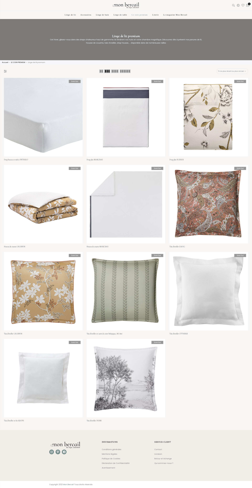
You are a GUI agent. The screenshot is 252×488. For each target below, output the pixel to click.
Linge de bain (102, 15)
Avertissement (108, 467)
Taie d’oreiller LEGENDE (13, 334)
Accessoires (85, 15)
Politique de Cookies (111, 458)
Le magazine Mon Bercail (175, 15)
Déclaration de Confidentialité (116, 463)
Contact (158, 449)
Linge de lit (70, 15)
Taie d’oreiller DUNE (94, 421)
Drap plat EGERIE (176, 160)
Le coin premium (140, 15)
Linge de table (120, 15)
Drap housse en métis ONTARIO (16, 160)
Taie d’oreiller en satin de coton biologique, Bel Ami (104, 334)
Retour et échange (163, 458)
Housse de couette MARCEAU (98, 247)
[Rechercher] (233, 5)
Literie (155, 15)
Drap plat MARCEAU (95, 160)
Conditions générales (111, 449)
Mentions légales (109, 454)
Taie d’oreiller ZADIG (177, 247)
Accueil (5, 62)
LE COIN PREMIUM (18, 62)
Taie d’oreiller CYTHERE (178, 334)
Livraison (158, 454)
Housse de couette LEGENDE (14, 247)
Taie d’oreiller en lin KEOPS (14, 421)
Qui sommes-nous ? (163, 463)
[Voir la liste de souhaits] (243, 5)
